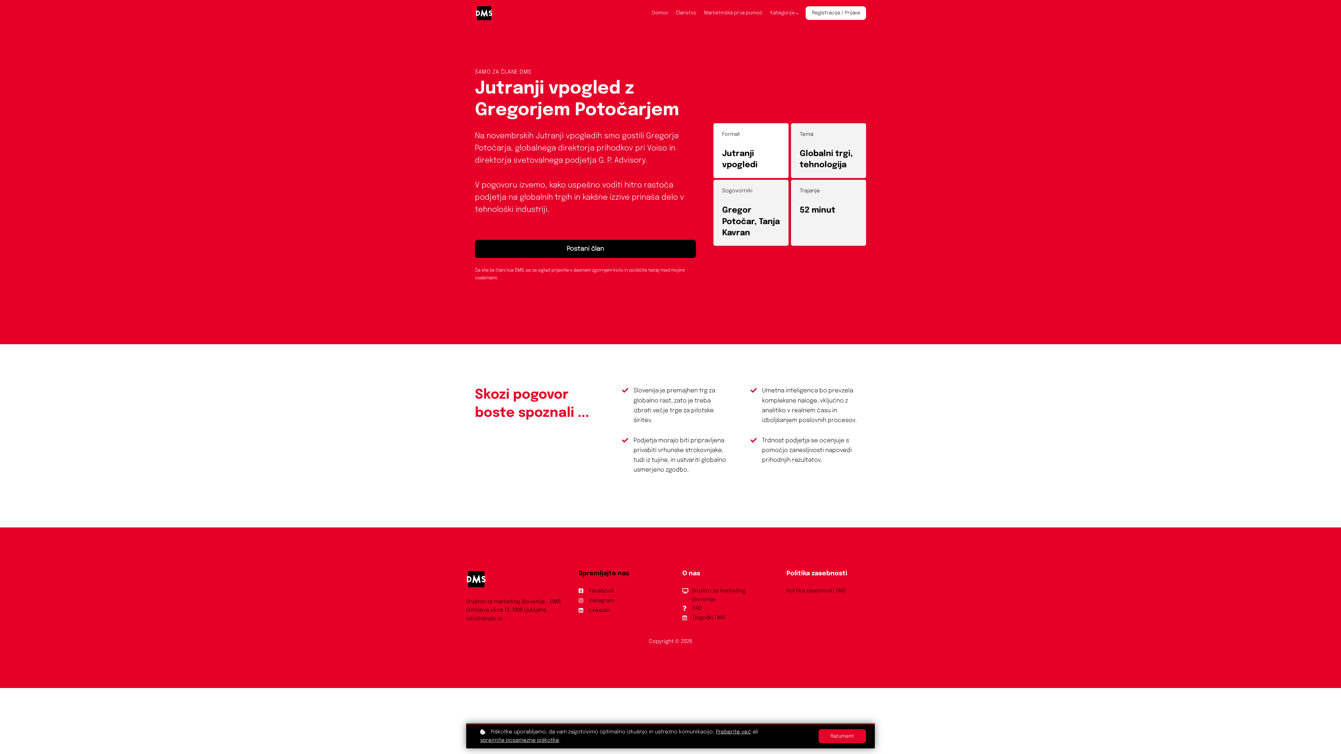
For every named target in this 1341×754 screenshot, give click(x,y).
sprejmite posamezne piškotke (519, 740)
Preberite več (733, 732)
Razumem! (842, 736)
